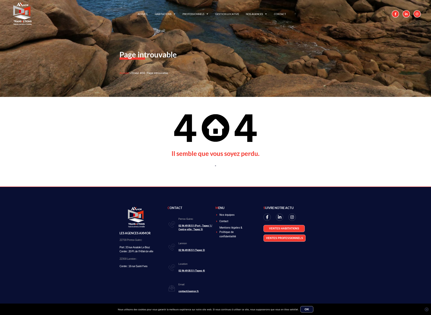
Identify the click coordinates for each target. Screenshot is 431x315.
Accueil (124, 73)
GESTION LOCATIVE (227, 14)
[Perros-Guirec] (172, 224)
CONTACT (280, 14)
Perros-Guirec (185, 219)
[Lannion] (172, 247)
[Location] (172, 267)
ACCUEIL (143, 14)
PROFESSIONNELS (193, 14)
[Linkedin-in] (406, 14)
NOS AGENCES (254, 14)
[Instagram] (417, 14)
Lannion (182, 243)
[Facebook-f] (395, 14)
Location (183, 264)
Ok (307, 309)
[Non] (426, 309)
